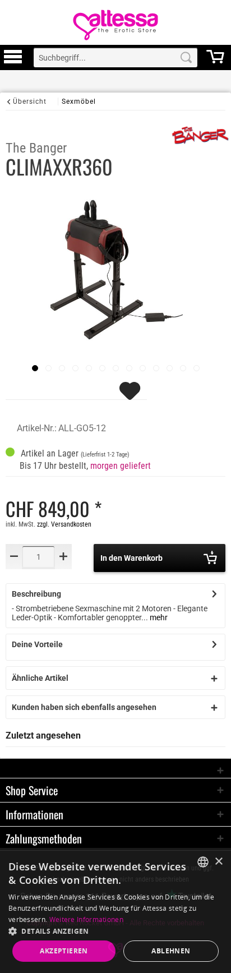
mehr (158, 617)
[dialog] (115, 910)
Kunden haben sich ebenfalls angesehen (84, 707)
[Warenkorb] (215, 61)
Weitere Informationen (86, 919)
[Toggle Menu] (13, 61)
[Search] (186, 57)
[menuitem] (13, 57)
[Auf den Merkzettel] (131, 395)
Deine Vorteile (37, 644)
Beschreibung (36, 593)
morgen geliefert (120, 465)
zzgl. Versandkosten (64, 524)
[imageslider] (35, 368)
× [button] (218, 861)
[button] (115, 930)
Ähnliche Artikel (40, 678)
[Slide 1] (48, 368)
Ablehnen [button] (170, 951)
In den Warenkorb (131, 558)
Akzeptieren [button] (63, 951)
